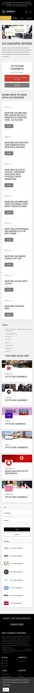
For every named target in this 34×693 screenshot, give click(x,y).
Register (17, 534)
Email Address (7, 513)
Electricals (29, 18)
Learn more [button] (7, 685)
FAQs (19, 674)
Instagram (6, 665)
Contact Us (21, 676)
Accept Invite (17, 623)
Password (6, 520)
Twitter (5, 663)
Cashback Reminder (19, 649)
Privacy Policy (5, 674)
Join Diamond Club (5, 18)
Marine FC (9, 4)
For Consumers (22, 661)
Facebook (6, 661)
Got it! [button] (6, 689)
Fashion (22, 18)
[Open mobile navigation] (30, 12)
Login (17, 529)
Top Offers (15, 18)
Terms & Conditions (6, 676)
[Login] (26, 12)
